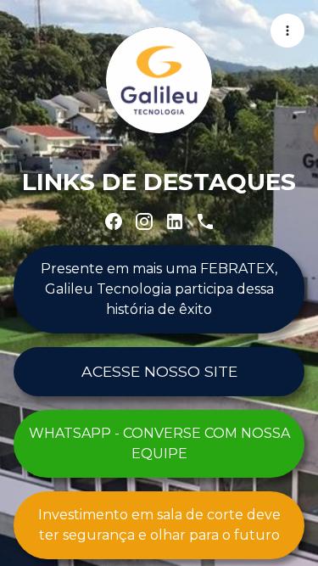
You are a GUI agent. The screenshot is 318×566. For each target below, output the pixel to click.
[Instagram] (144, 221)
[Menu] (287, 31)
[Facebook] (113, 221)
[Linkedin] (175, 221)
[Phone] (205, 221)
